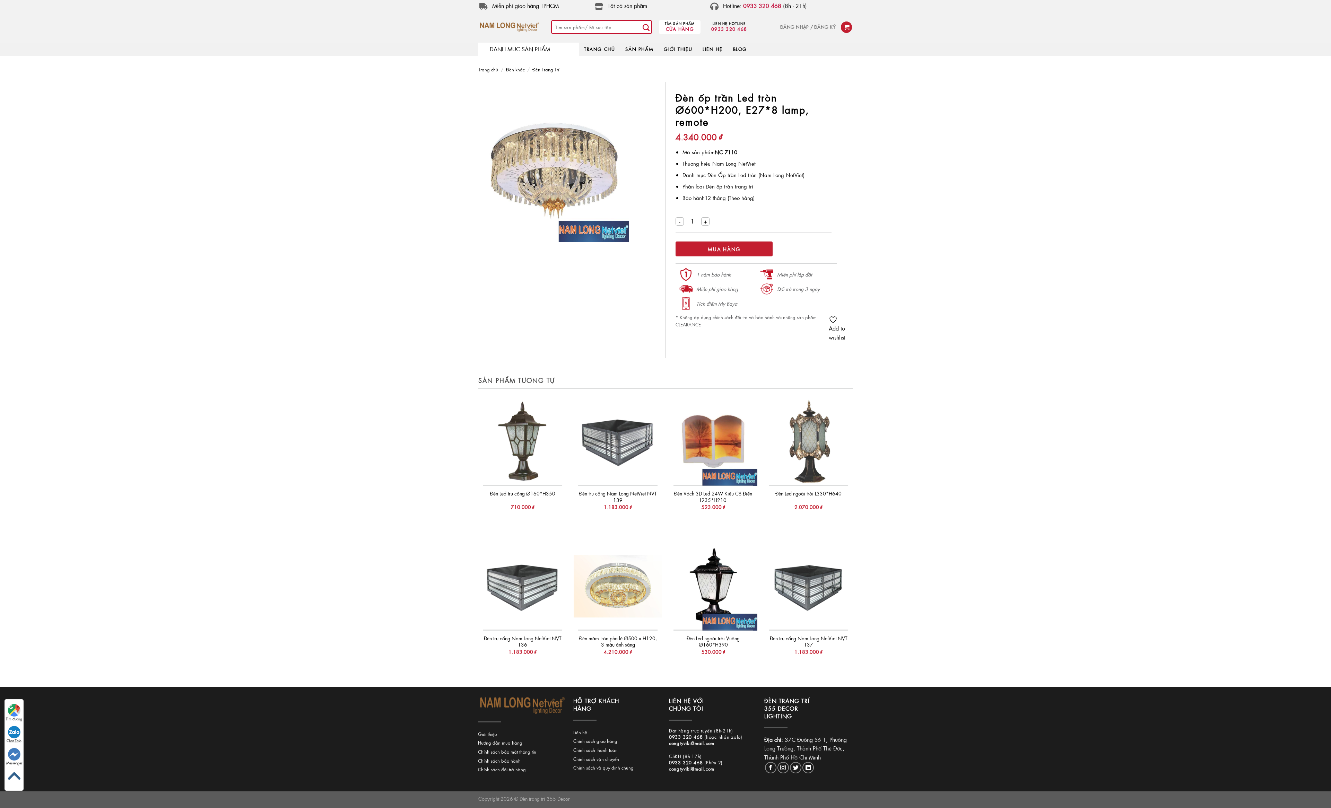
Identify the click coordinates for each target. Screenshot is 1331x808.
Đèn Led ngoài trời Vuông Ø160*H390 (713, 641)
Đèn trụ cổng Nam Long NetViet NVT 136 (523, 641)
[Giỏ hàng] (846, 27)
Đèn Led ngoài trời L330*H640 (808, 493)
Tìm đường (14, 719)
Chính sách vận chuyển (596, 759)
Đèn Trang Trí (545, 69)
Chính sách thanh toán (595, 750)
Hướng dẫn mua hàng (500, 742)
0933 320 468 (729, 29)
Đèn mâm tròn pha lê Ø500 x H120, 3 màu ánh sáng (618, 641)
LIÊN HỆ (712, 49)
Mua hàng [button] (522, 521)
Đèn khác (515, 69)
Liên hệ (580, 732)
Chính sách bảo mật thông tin (507, 751)
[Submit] (646, 27)
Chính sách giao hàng (595, 741)
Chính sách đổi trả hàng (502, 769)
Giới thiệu (487, 734)
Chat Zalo (14, 740)
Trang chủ (488, 69)
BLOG (740, 49)
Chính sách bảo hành (499, 760)
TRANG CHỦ (599, 49)
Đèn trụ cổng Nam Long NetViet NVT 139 (618, 496)
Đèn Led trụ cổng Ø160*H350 (522, 493)
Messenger (14, 763)
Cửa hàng (680, 29)
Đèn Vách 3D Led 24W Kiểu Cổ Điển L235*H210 (713, 496)
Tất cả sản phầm (627, 6)
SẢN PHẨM (639, 49)
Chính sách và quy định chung (603, 767)
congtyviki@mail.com (691, 743)
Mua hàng (724, 249)
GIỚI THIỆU (678, 49)
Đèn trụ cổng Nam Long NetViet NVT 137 (808, 641)
